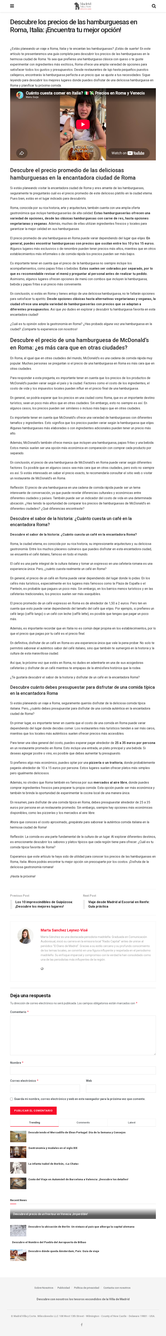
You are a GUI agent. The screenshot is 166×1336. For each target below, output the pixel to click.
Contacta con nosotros (116, 1287)
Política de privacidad (86, 1287)
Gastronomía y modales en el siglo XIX (52, 1148)
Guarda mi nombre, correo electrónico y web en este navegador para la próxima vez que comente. (79, 1099)
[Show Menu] (12, 6)
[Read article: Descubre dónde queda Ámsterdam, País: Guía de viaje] (18, 1255)
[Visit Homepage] (83, 6)
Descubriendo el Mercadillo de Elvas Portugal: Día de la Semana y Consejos (77, 1132)
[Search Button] (154, 6)
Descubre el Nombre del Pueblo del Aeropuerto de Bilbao (49, 1242)
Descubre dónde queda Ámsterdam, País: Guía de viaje (63, 1251)
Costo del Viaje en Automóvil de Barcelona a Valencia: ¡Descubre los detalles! (78, 1179)
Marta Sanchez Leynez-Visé (64, 930)
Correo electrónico (24, 1081)
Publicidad (63, 1287)
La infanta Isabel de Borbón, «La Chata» (53, 1163)
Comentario (19, 1012)
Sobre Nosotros (43, 1287)
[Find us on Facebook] (82, 1324)
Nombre (17, 1063)
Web (89, 1080)
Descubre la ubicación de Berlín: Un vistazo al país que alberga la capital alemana (81, 1226)
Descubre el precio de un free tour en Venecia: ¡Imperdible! (50, 1214)
